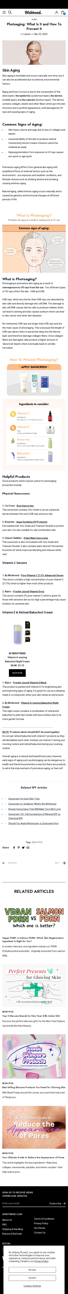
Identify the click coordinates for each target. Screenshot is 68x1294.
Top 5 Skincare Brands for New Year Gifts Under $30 (31, 1016)
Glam (34, 19)
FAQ (4, 1224)
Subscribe (55, 1203)
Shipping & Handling (12, 1229)
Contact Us (39, 1232)
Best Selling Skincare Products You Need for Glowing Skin (33, 1087)
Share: (5, 847)
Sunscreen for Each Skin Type (24, 798)
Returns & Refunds (12, 1233)
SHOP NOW (17, 673)
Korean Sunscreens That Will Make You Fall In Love (34, 809)
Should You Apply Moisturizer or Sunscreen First (33, 823)
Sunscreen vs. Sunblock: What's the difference (32, 803)
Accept (32, 1269)
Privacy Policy (41, 1261)
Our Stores (39, 1228)
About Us (7, 1220)
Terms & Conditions (44, 1218)
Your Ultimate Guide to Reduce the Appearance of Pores (33, 1157)
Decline (32, 1278)
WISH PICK (37, 842)
